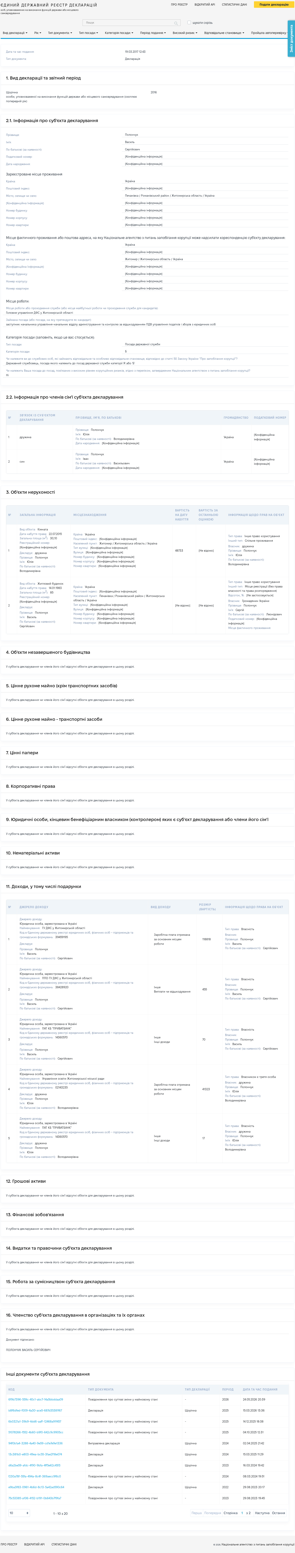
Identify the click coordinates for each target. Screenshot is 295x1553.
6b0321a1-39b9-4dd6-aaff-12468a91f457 (34, 1421)
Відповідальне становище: (223, 33)
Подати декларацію (274, 4)
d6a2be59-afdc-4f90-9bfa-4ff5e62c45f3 (34, 1465)
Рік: (36, 33)
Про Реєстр (179, 4)
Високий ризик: (184, 33)
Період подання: (151, 33)
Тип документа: (59, 33)
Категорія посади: (118, 33)
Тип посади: (87, 33)
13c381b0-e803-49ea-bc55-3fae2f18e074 (35, 1454)
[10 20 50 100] (19, 1513)
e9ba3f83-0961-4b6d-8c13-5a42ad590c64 (36, 1487)
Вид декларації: (14, 33)
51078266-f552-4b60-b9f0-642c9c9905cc (35, 1432)
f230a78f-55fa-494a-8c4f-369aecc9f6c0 (34, 1476)
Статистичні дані (234, 4)
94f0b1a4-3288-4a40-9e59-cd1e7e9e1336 (35, 1443)
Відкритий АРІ (205, 4)
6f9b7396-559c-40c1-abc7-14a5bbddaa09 (35, 1399)
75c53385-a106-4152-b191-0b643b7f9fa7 (34, 1498)
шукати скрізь (203, 22)
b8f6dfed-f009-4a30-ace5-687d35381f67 (35, 1410)
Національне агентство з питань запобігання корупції (258, 1544)
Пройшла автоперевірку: (269, 33)
